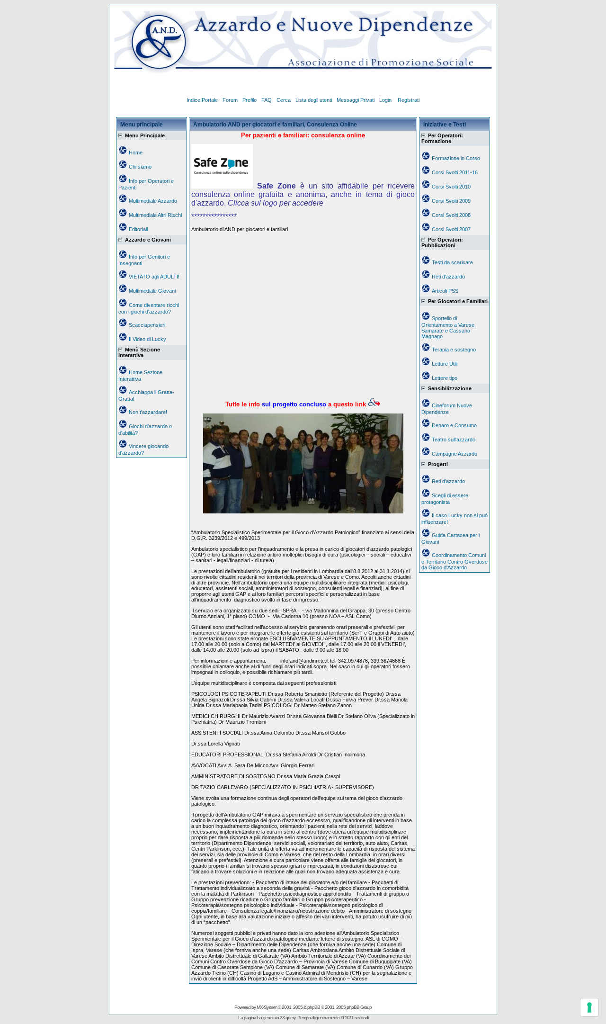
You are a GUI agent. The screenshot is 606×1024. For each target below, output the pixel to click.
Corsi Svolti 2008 (451, 215)
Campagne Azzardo (454, 454)
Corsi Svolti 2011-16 (455, 172)
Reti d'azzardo (448, 276)
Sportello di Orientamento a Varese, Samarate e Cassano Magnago (448, 327)
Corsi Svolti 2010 (451, 186)
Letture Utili (444, 364)
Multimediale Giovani (152, 291)
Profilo (249, 100)
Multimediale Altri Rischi (155, 215)
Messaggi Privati (355, 100)
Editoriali (138, 229)
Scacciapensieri (147, 325)
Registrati (408, 100)
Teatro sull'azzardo (453, 439)
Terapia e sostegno (454, 349)
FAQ (266, 100)
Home (136, 152)
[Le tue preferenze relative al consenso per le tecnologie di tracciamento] (589, 1007)
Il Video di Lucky (147, 339)
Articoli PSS (445, 291)
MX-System (267, 1007)
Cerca (283, 100)
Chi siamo (140, 167)
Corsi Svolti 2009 (451, 201)
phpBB (313, 1007)
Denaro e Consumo (454, 425)
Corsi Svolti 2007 (451, 229)
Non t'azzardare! (148, 412)
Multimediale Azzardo (153, 201)
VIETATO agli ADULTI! (154, 276)
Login (386, 100)
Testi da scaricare (452, 262)
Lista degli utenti (313, 100)
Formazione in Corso (456, 158)
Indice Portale (202, 100)
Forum (230, 100)
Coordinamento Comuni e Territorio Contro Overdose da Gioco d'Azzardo (454, 561)
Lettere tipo (444, 378)
